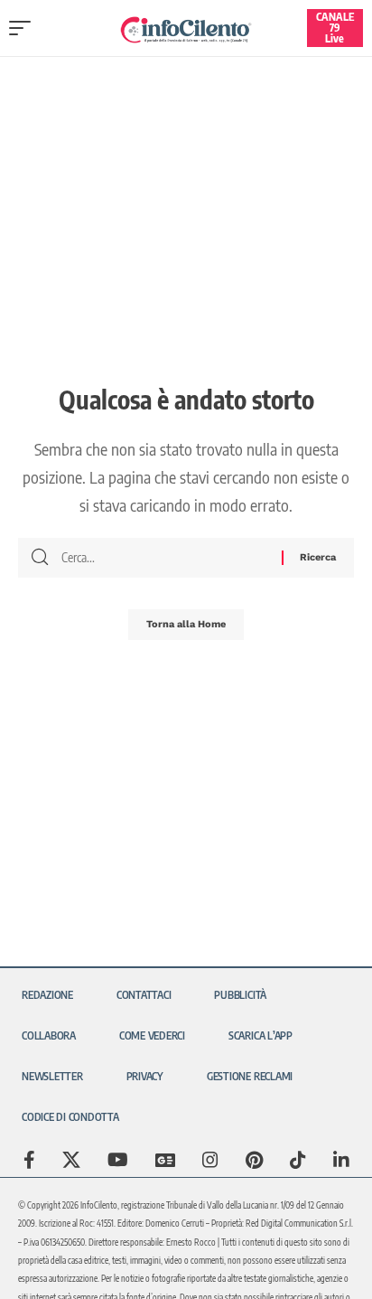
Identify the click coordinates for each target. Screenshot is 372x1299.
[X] (71, 1159)
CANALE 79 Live (335, 27)
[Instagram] (210, 1159)
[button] (24, 28)
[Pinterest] (254, 1159)
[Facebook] (29, 1159)
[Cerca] (165, 558)
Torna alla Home (186, 624)
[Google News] (165, 1159)
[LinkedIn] (341, 1159)
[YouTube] (118, 1159)
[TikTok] (298, 1159)
